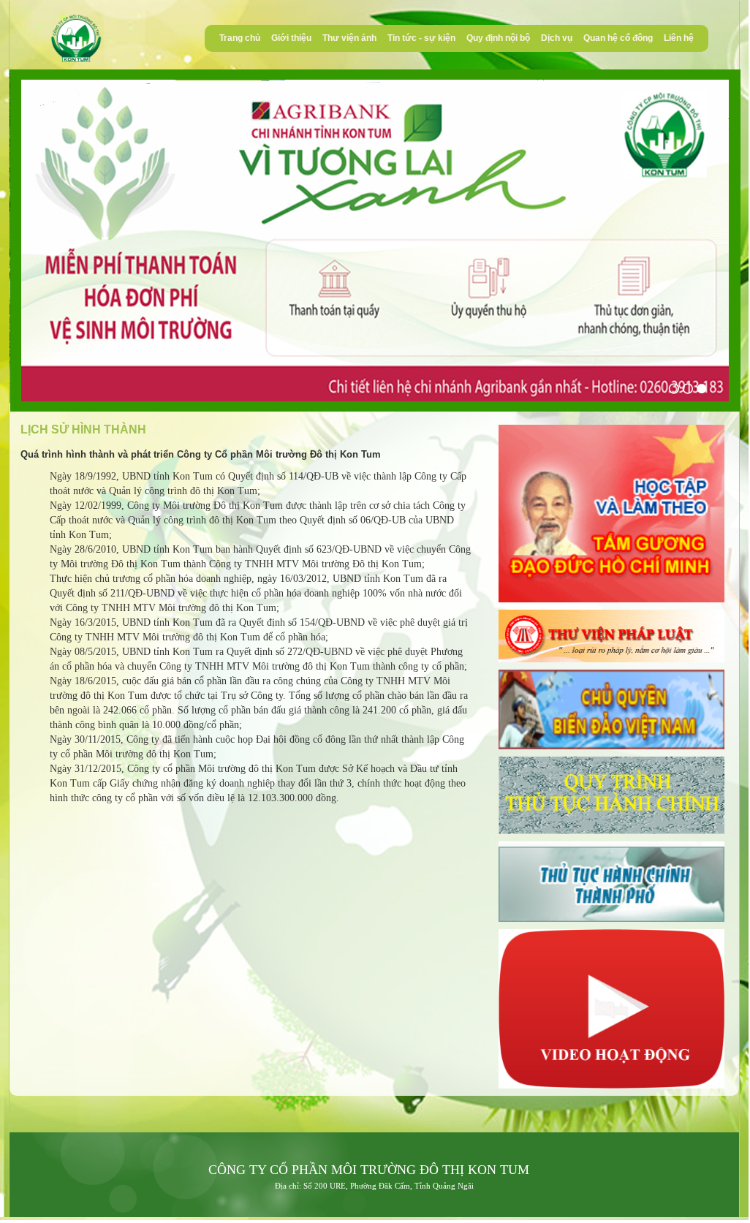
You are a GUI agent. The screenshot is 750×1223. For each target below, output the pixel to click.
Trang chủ (239, 38)
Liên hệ (679, 38)
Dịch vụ (556, 38)
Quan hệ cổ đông (618, 38)
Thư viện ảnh (349, 38)
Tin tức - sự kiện (421, 38)
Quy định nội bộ (498, 38)
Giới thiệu (291, 38)
